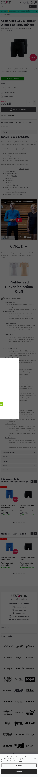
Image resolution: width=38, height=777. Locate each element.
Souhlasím (19, 772)
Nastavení (19, 765)
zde (20, 761)
